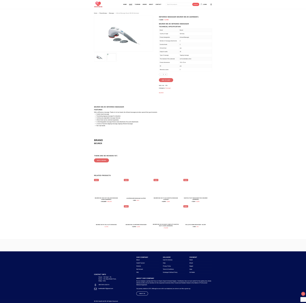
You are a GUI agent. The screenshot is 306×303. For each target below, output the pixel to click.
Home (95, 13)
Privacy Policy (167, 266)
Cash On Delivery (167, 260)
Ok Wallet (192, 272)
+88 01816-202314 (103, 284)
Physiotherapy (103, 13)
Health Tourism (140, 263)
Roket (191, 260)
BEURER (161, 93)
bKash (191, 263)
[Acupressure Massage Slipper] (136, 187)
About (138, 260)
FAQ (137, 272)
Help (164, 263)
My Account (139, 269)
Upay (190, 269)
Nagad (191, 266)
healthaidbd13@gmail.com (105, 288)
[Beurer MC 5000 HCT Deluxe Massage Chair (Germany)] (106, 187)
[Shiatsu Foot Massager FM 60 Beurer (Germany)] (196, 187)
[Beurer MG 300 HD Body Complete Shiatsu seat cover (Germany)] (166, 213)
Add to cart (166, 80)
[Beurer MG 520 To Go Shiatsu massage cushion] (166, 187)
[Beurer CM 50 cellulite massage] (106, 213)
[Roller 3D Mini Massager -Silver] (196, 213)
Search (195, 4)
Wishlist (138, 266)
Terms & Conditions (168, 269)
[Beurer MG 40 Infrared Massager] (136, 213)
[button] (142, 293)
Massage (111, 13)
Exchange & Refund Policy (170, 272)
